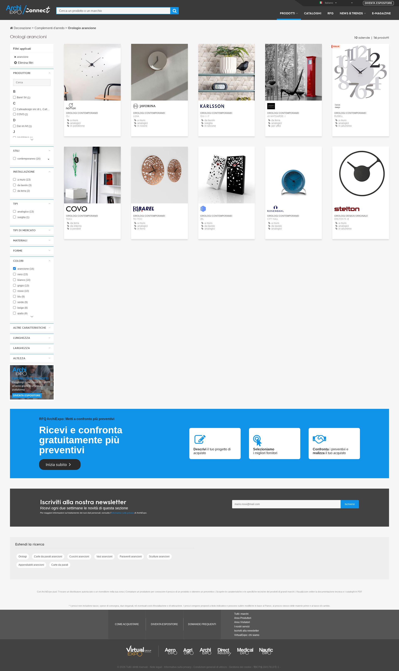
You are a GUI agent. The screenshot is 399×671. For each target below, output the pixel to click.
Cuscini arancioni (79, 556)
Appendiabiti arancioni (31, 564)
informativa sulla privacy (122, 513)
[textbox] (113, 10)
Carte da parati (59, 564)
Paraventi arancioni (131, 556)
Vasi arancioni (104, 556)
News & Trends (351, 13)
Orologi (22, 556)
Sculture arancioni (159, 556)
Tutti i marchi (241, 613)
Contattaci (92, 51)
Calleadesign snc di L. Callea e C (33, 109)
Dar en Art (24, 126)
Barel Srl (23, 97)
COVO (22, 114)
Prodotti (287, 13)
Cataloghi (312, 13)
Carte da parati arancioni (48, 556)
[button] (31, 73)
